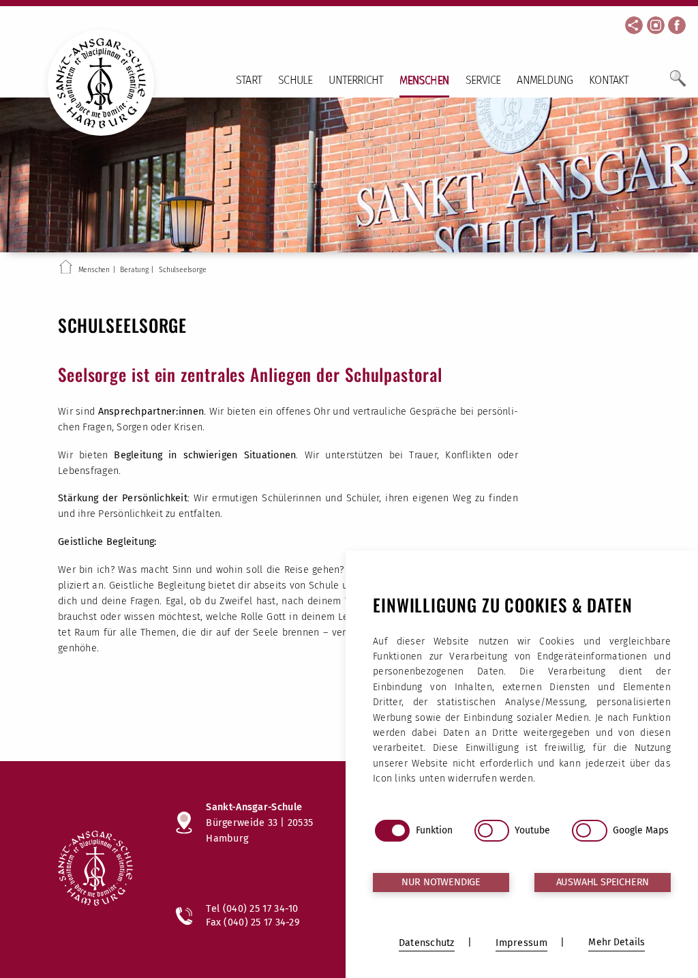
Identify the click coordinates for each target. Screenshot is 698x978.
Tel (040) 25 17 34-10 (252, 908)
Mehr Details (616, 942)
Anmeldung (545, 80)
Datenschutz (427, 943)
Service (483, 80)
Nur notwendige (441, 882)
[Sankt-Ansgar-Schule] (103, 869)
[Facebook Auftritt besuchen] (677, 25)
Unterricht (356, 80)
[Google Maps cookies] (589, 831)
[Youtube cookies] (491, 831)
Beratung (134, 269)
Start (249, 80)
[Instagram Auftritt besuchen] (656, 25)
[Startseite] (65, 269)
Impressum (521, 943)
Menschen (424, 80)
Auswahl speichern (603, 882)
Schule (295, 80)
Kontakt (608, 80)
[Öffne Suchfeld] (678, 84)
